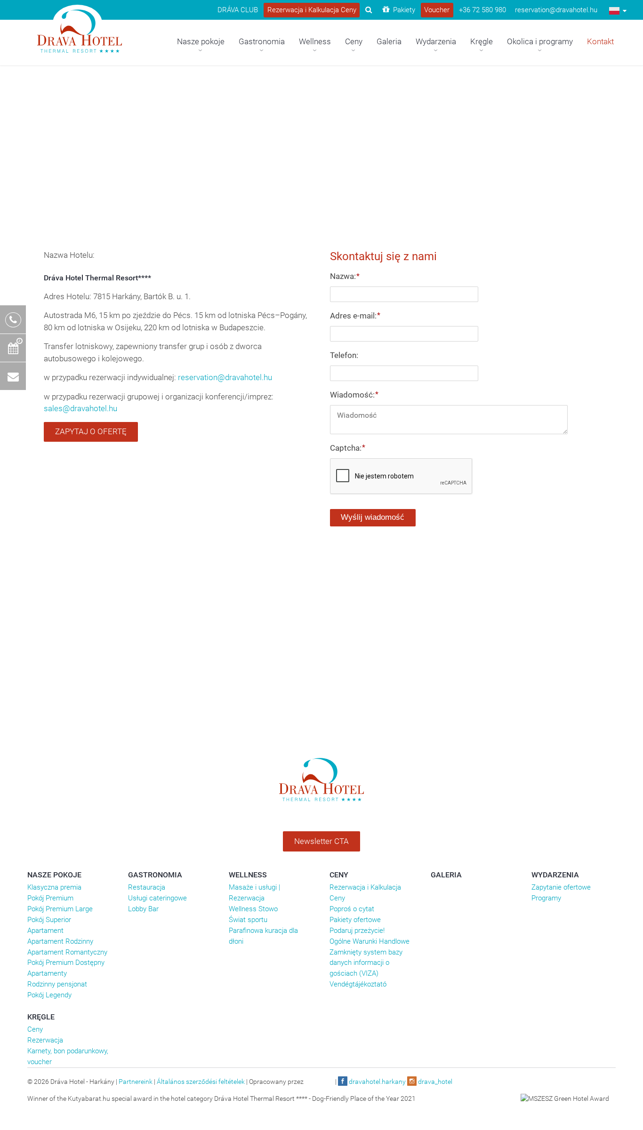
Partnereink (136, 1081)
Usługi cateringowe (157, 898)
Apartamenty (47, 973)
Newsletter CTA (321, 841)
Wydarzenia (555, 874)
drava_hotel (434, 1081)
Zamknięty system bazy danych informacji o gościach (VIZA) (366, 963)
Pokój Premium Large (60, 909)
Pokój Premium (50, 898)
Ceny (339, 874)
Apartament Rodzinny (60, 941)
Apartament (45, 930)
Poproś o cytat (352, 909)
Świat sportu (248, 919)
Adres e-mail (355, 315)
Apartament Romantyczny (67, 952)
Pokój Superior (49, 919)
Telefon (344, 355)
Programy (546, 898)
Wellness (248, 874)
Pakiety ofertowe (355, 919)
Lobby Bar (143, 909)
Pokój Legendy (49, 995)
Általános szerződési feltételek (201, 1081)
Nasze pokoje (54, 874)
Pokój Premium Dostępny (65, 962)
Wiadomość (354, 394)
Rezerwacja (45, 1040)
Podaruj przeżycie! (357, 930)
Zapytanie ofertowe (561, 887)
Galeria (446, 874)
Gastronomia (155, 874)
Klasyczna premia (54, 887)
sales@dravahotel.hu (80, 408)
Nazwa (344, 276)
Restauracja (146, 887)
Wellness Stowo (253, 909)
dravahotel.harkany (376, 1081)
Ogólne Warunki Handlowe (370, 941)
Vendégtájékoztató (358, 984)
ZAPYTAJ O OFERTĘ (91, 431)
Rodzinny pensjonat (57, 984)
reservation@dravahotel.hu (225, 377)
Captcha (347, 448)
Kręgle (41, 1016)
